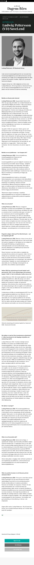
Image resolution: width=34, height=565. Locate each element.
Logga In (2, 0)
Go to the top (18, 549)
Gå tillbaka (18, 545)
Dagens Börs (17, 8)
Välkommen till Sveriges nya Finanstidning (17, 11)
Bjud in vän (17, 540)
